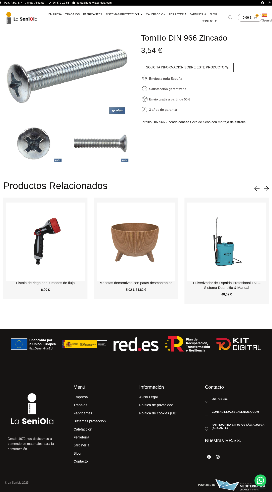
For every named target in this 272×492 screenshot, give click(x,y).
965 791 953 (220, 398)
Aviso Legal (148, 397)
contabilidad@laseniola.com (235, 411)
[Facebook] (262, 3)
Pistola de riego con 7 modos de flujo (45, 283)
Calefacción (155, 14)
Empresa (55, 14)
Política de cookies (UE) (158, 413)
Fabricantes (92, 14)
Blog (213, 14)
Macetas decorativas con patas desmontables (136, 283)
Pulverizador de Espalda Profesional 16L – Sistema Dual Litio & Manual (226, 285)
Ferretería (177, 14)
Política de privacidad (156, 405)
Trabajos (72, 14)
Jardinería (198, 14)
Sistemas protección (122, 14)
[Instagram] (269, 3)
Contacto (209, 21)
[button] (230, 18)
